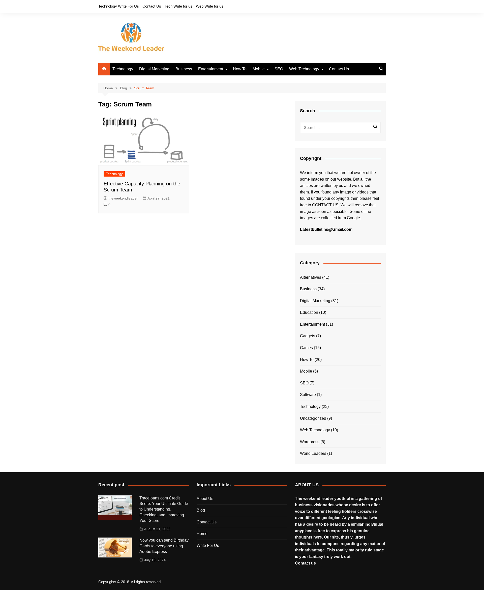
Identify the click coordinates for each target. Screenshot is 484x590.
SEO (279, 69)
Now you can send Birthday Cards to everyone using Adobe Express (164, 546)
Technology (122, 69)
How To (240, 69)
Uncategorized (313, 418)
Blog (201, 510)
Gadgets (307, 336)
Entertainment (210, 69)
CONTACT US (325, 205)
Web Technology (304, 69)
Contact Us (151, 6)
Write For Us (208, 545)
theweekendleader (123, 198)
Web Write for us (209, 6)
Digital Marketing (154, 69)
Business (183, 69)
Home (202, 533)
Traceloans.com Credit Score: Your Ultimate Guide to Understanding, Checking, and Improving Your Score (163, 509)
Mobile (259, 69)
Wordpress (309, 442)
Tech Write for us (178, 6)
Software (308, 394)
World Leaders (313, 453)
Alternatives (310, 277)
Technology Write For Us (118, 6)
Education (309, 312)
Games (306, 348)
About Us (205, 498)
